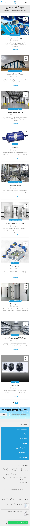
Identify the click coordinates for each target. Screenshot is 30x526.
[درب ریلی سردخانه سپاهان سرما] (26, 513)
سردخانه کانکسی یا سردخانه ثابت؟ (15, 338)
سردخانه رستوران (12, 182)
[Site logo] (15, 2)
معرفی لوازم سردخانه (15, 266)
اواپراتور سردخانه (15, 382)
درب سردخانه (18, 220)
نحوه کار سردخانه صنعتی (15, 74)
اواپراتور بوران (15, 385)
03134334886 (14, 477)
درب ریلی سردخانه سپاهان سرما (15, 511)
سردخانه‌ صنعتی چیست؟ (15, 112)
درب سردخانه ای (15, 304)
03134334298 (22, 477)
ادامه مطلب (15, 49)
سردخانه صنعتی (12, 71)
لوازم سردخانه (15, 263)
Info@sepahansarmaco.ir (16, 489)
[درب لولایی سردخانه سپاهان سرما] (26, 505)
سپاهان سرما (20, 10)
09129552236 (23, 482)
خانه (25, 10)
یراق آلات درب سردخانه (15, 34)
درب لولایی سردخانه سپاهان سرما (14, 504)
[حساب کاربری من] (5, 2)
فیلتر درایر (15, 144)
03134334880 (22, 479)
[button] (18, 522)
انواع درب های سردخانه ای (15, 223)
